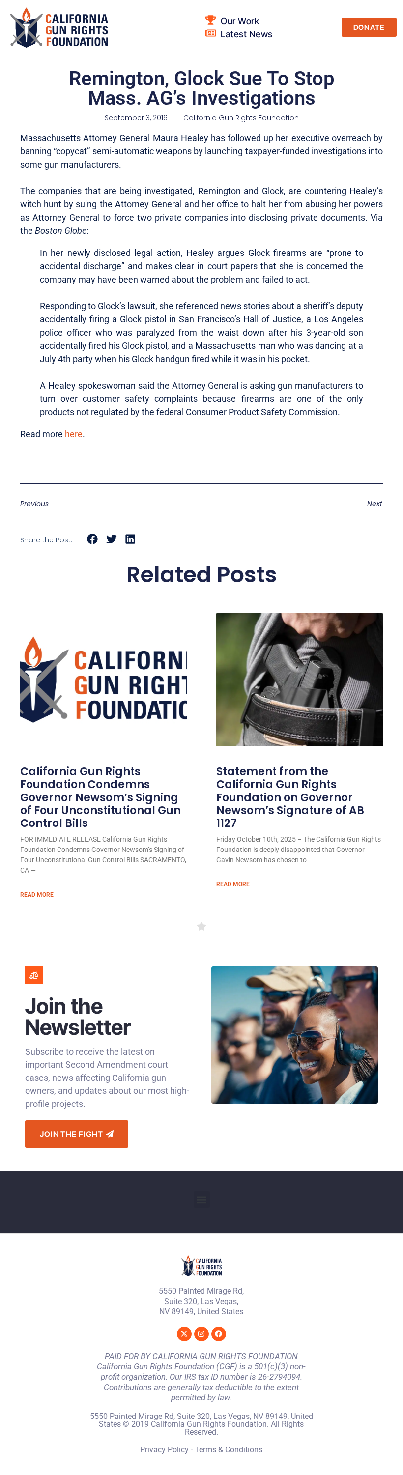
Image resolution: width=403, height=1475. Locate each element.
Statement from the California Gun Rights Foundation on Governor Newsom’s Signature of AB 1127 (290, 797)
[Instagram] (201, 1334)
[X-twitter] (184, 1334)
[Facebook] (218, 1334)
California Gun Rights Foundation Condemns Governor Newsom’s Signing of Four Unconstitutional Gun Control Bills (100, 797)
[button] (92, 539)
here (74, 434)
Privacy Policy (164, 1449)
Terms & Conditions (228, 1449)
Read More (37, 894)
